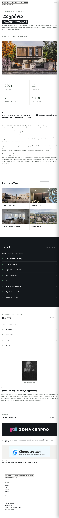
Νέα (5, 496)
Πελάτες (7, 493)
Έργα (6, 487)
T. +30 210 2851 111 (9, 503)
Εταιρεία (7, 485)
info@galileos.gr (8, 505)
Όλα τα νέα (52, 417)
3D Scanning (12, 324)
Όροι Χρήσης (52, 515)
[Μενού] (55, 3)
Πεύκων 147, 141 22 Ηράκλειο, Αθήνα (13, 507)
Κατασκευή (11, 253)
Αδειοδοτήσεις (19, 253)
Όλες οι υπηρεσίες (50, 247)
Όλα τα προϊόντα (51, 317)
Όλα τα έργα (44, 183)
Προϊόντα (7, 491)
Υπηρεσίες (7, 489)
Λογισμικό (4, 324)
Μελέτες (4, 253)
